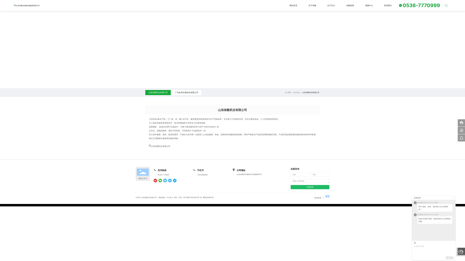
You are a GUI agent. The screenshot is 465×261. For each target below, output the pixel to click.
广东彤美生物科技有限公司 (186, 92)
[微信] (160, 180)
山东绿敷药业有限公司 (158, 92)
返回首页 (317, 198)
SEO (180, 197)
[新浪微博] (155, 180)
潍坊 (175, 197)
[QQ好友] (165, 180)
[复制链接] (175, 180)
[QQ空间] (170, 180)
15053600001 (202, 175)
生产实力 (296, 92)
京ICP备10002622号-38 (192, 197)
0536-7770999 (421, 5)
